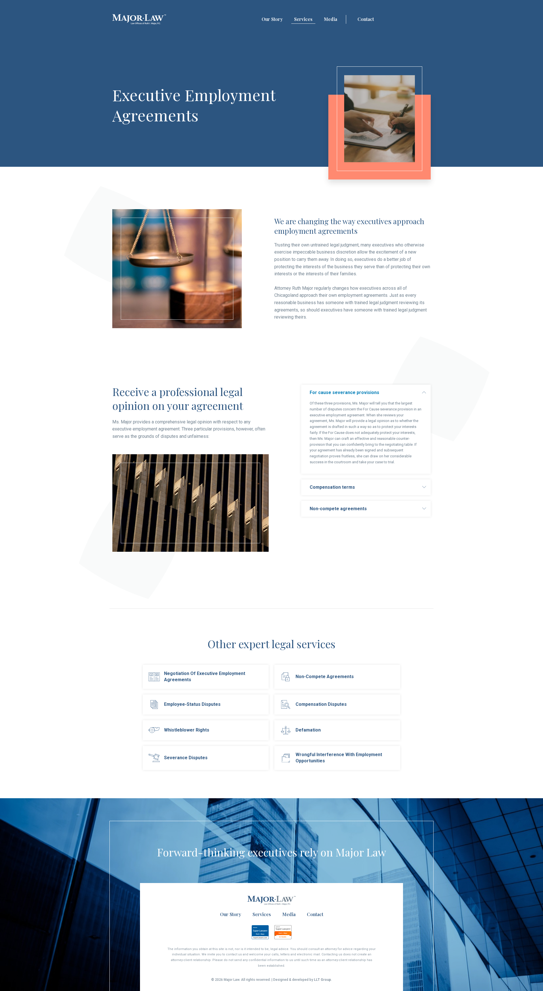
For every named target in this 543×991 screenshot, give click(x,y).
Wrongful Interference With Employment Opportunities (339, 757)
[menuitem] (272, 19)
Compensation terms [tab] (332, 487)
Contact (365, 19)
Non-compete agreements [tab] (338, 508)
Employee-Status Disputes (192, 704)
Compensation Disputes (321, 704)
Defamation (308, 730)
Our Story (272, 19)
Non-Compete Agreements (325, 676)
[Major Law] (139, 19)
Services (303, 19)
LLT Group (322, 980)
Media (330, 19)
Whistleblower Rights (186, 730)
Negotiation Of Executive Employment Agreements (204, 676)
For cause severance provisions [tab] (344, 392)
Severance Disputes (186, 757)
